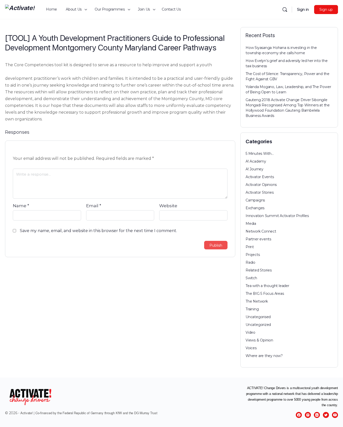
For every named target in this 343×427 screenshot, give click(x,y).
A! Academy (256, 161)
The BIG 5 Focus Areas (265, 293)
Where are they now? (264, 355)
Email (93, 205)
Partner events (258, 239)
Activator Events (260, 177)
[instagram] (308, 415)
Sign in (303, 9)
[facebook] (299, 415)
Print (250, 247)
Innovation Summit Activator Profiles (277, 216)
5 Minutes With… (260, 153)
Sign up (326, 9)
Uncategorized (258, 324)
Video (250, 332)
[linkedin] (317, 415)
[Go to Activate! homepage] (20, 9)
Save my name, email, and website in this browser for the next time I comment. (98, 230)
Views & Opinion (259, 340)
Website (168, 205)
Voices (251, 348)
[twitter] (326, 415)
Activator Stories (259, 192)
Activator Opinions (261, 184)
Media (251, 223)
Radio (250, 262)
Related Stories (259, 270)
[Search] (285, 10)
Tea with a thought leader (267, 285)
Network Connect (261, 231)
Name (21, 205)
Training (252, 309)
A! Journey (254, 169)
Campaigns (255, 200)
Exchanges (255, 208)
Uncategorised (258, 317)
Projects (253, 254)
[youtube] (335, 415)
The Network (257, 301)
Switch (251, 278)
